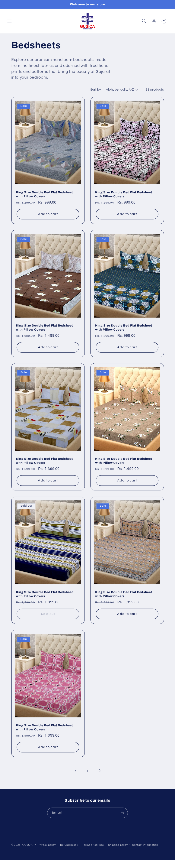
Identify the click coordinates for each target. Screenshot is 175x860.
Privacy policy (47, 845)
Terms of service (93, 845)
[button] (9, 21)
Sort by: (95, 89)
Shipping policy (118, 845)
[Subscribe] (123, 813)
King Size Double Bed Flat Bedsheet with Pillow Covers (44, 194)
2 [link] (100, 771)
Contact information (145, 845)
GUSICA (27, 845)
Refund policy (69, 845)
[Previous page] (75, 771)
